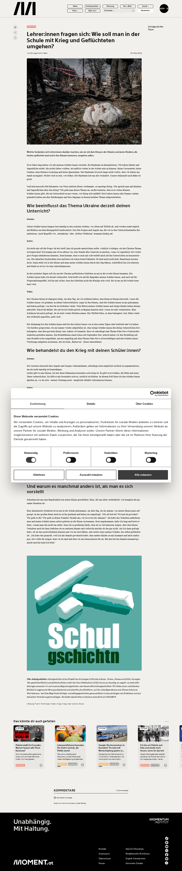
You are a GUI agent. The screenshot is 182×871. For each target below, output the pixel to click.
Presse (102, 863)
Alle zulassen (143, 474)
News (75, 6)
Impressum (104, 853)
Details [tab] (91, 403)
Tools (74, 11)
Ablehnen (39, 474)
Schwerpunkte (92, 6)
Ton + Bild (127, 6)
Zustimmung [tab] (38, 403)
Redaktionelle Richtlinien (138, 853)
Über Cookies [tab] (144, 403)
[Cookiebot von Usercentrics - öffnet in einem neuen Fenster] (152, 393)
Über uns (92, 11)
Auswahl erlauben (91, 474)
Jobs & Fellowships (135, 849)
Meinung (110, 6)
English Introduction (135, 858)
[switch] (71, 460)
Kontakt (102, 849)
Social (144, 6)
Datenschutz (105, 858)
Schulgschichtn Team (155, 28)
